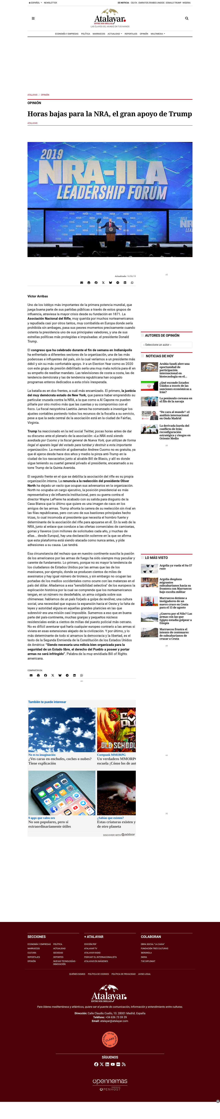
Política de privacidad (124, 974)
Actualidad (59, 948)
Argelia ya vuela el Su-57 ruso (176, 567)
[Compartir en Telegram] (117, 282)
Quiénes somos (77, 974)
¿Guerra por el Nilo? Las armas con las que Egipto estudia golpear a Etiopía (176, 618)
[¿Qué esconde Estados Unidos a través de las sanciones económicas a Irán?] (149, 385)
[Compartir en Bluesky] (110, 282)
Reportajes (34, 957)
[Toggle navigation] (33, 18)
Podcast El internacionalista (100, 957)
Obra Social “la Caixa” (152, 944)
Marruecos (34, 948)
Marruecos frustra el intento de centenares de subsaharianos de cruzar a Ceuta (174, 634)
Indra (144, 957)
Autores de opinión (162, 335)
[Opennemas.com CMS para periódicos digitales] (110, 1085)
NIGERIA (186, 3)
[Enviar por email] (81, 282)
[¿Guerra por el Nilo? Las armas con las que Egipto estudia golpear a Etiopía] (149, 616)
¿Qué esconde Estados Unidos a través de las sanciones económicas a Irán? (175, 387)
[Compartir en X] (103, 282)
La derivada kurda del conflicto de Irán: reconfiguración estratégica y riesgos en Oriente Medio (175, 432)
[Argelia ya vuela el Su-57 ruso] (149, 568)
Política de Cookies (98, 974)
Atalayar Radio (92, 953)
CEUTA (134, 3)
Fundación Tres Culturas (154, 948)
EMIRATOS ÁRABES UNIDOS (151, 3)
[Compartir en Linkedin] (125, 282)
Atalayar (32, 95)
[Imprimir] (88, 282)
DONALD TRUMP (173, 3)
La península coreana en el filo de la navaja (176, 400)
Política (57, 944)
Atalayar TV (90, 948)
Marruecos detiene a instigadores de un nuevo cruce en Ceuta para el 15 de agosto (174, 602)
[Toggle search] (187, 18)
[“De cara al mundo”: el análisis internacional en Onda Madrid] (149, 415)
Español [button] (35, 3)
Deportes (58, 957)
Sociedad (58, 953)
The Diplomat (148, 961)
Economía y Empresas (39, 944)
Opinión (45, 95)
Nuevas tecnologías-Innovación (64, 962)
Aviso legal (144, 974)
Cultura (32, 953)
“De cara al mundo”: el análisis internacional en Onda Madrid (174, 415)
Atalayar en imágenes (96, 961)
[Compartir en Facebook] (96, 282)
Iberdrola (146, 953)
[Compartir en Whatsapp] (132, 282)
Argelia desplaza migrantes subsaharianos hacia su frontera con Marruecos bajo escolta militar (175, 586)
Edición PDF (90, 944)
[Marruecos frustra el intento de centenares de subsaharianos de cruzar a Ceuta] (149, 632)
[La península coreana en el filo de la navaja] (149, 401)
